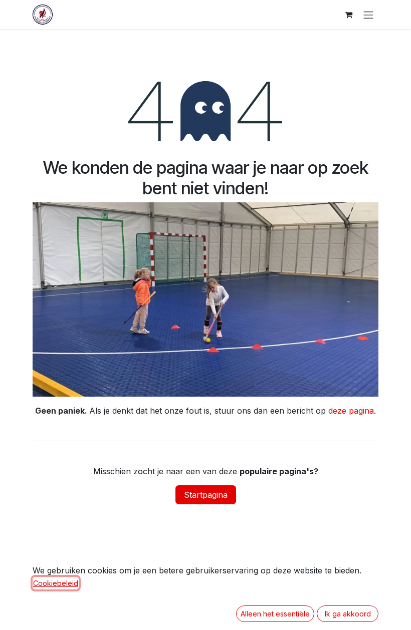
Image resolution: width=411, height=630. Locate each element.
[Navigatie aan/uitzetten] (368, 14)
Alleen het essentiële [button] (275, 613)
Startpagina (206, 495)
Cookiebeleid (55, 583)
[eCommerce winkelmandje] (348, 15)
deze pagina (351, 411)
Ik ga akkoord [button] (348, 613)
